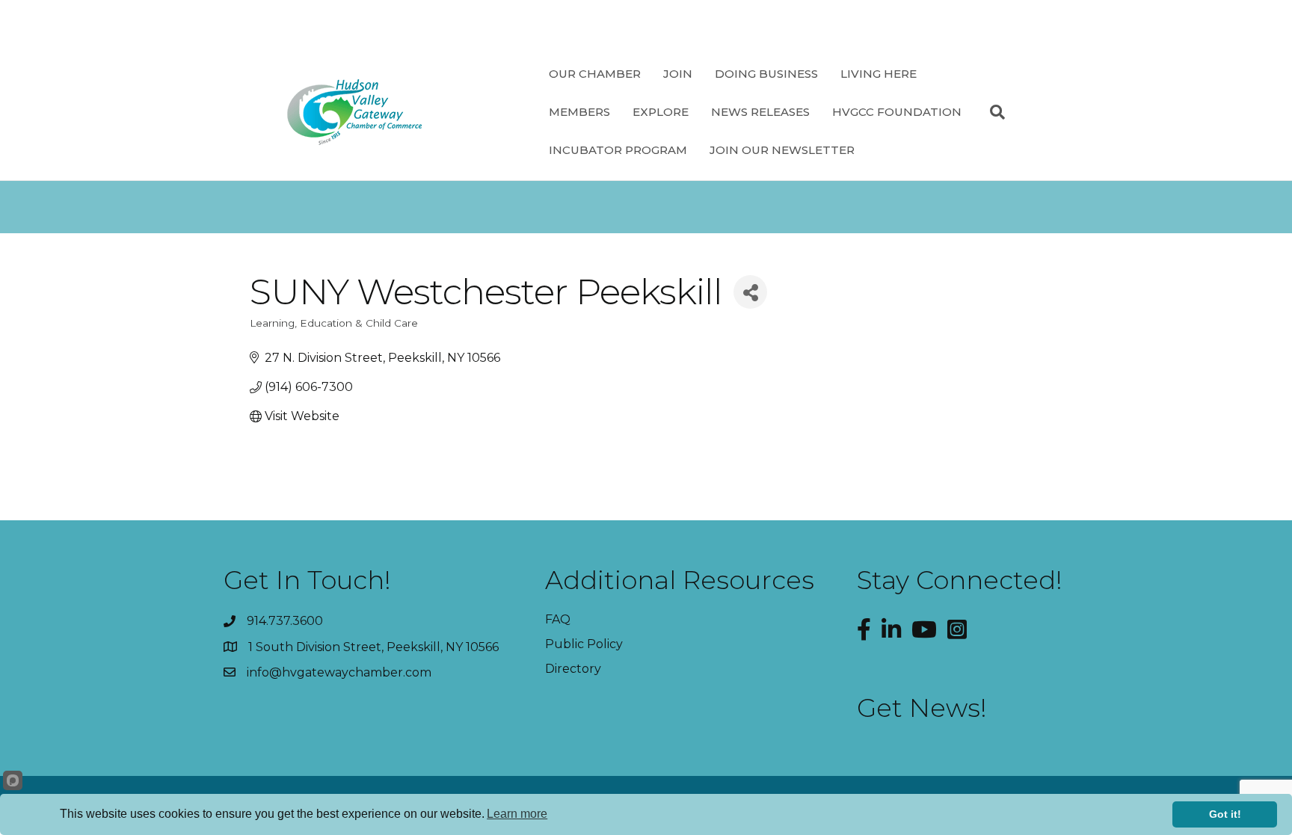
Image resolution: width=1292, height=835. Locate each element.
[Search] (992, 112)
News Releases (760, 112)
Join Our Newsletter (782, 150)
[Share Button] (750, 292)
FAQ (557, 619)
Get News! (922, 708)
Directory (573, 669)
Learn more (517, 813)
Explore (661, 112)
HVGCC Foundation (897, 112)
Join (677, 74)
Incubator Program (618, 150)
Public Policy (584, 644)
